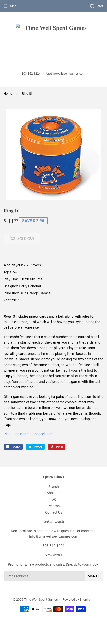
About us (53, 493)
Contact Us (53, 512)
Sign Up (94, 576)
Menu (14, 6)
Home (8, 93)
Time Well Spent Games (41, 599)
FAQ (53, 499)
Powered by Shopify (76, 599)
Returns (54, 506)
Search (53, 487)
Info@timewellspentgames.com (53, 536)
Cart (99, 6)
